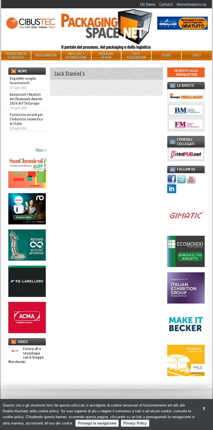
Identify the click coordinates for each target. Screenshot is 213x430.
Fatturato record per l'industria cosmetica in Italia (26, 119)
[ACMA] (27, 331)
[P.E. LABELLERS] (27, 295)
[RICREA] (27, 259)
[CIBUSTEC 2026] (30, 28)
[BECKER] (186, 338)
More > (40, 150)
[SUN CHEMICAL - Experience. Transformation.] (27, 186)
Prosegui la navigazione (97, 423)
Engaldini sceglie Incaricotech (23, 80)
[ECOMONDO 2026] (186, 265)
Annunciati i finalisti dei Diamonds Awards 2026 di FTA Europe (26, 98)
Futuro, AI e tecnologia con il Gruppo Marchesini (26, 355)
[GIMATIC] (186, 229)
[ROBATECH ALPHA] (27, 223)
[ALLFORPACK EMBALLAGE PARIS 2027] (182, 28)
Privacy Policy (135, 423)
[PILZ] (186, 374)
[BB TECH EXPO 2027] (186, 302)
